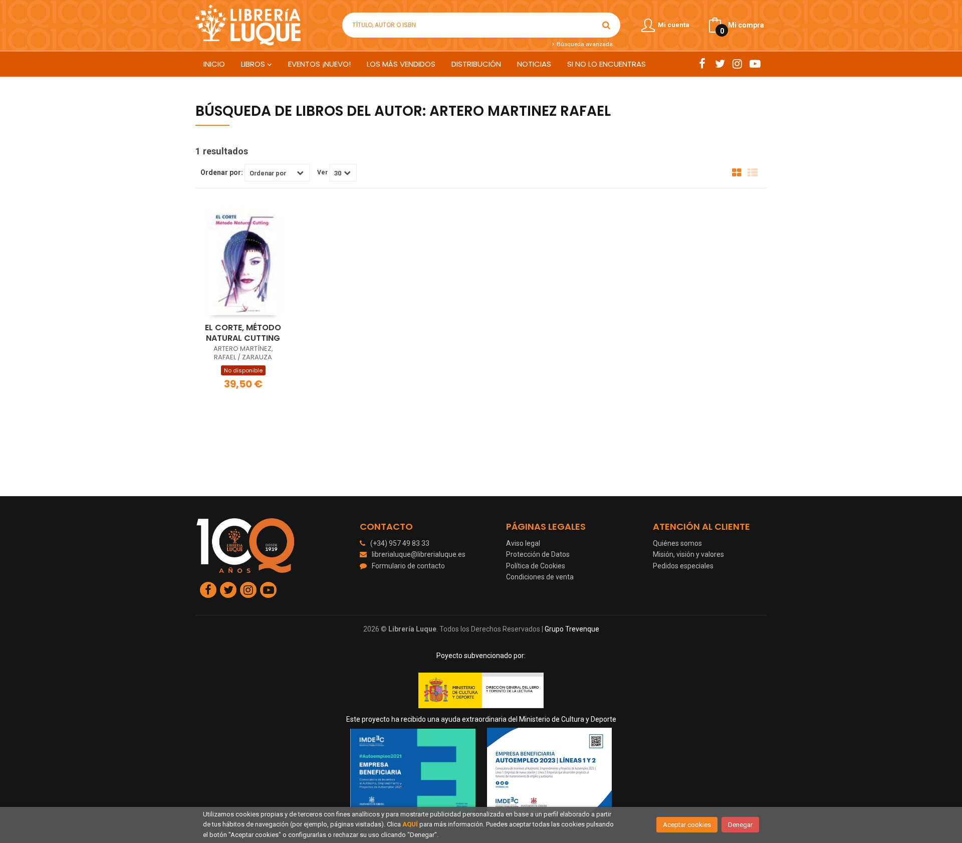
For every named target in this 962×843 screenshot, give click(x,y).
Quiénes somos (677, 543)
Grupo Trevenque (572, 629)
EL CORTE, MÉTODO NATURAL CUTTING (243, 333)
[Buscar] (606, 25)
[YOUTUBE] (755, 64)
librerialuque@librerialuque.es (418, 554)
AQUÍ (410, 824)
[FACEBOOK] (702, 64)
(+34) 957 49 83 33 (399, 543)
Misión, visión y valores (688, 554)
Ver (322, 172)
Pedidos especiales (683, 566)
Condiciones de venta (540, 577)
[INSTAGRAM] (737, 64)
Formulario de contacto (408, 566)
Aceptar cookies (687, 824)
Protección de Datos (538, 554)
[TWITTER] (719, 64)
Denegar (740, 824)
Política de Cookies (535, 566)
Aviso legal (523, 543)
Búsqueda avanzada (583, 44)
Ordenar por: (221, 172)
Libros (254, 64)
